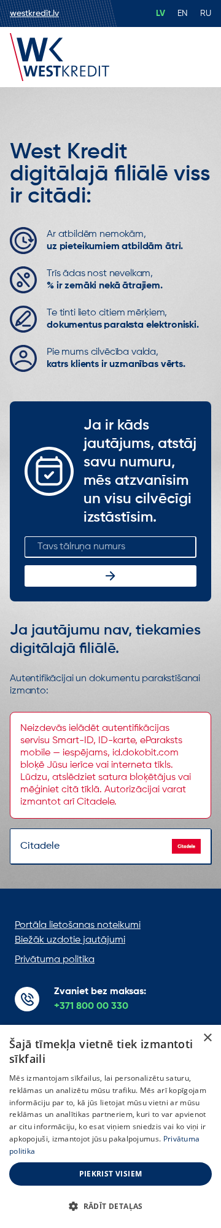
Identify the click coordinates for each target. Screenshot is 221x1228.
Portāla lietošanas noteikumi (78, 925)
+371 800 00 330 (91, 1006)
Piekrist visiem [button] (110, 1173)
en (182, 13)
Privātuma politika (55, 960)
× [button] (207, 1038)
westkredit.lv (34, 13)
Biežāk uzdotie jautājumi (70, 940)
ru (205, 13)
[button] (110, 1206)
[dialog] (110, 1126)
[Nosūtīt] (110, 576)
